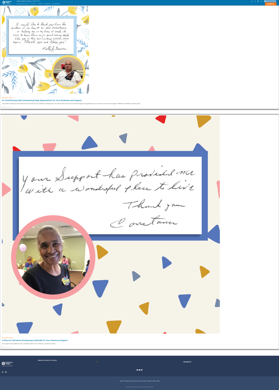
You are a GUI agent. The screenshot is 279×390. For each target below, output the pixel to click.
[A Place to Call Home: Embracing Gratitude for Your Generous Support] (111, 224)
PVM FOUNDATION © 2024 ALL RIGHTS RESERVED (139, 386)
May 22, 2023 (8, 107)
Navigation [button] (187, 362)
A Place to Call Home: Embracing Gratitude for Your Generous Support (35, 340)
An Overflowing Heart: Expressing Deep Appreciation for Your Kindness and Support (42, 100)
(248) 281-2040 (36, 1)
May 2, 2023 (8, 347)
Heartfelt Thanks (7, 97)
